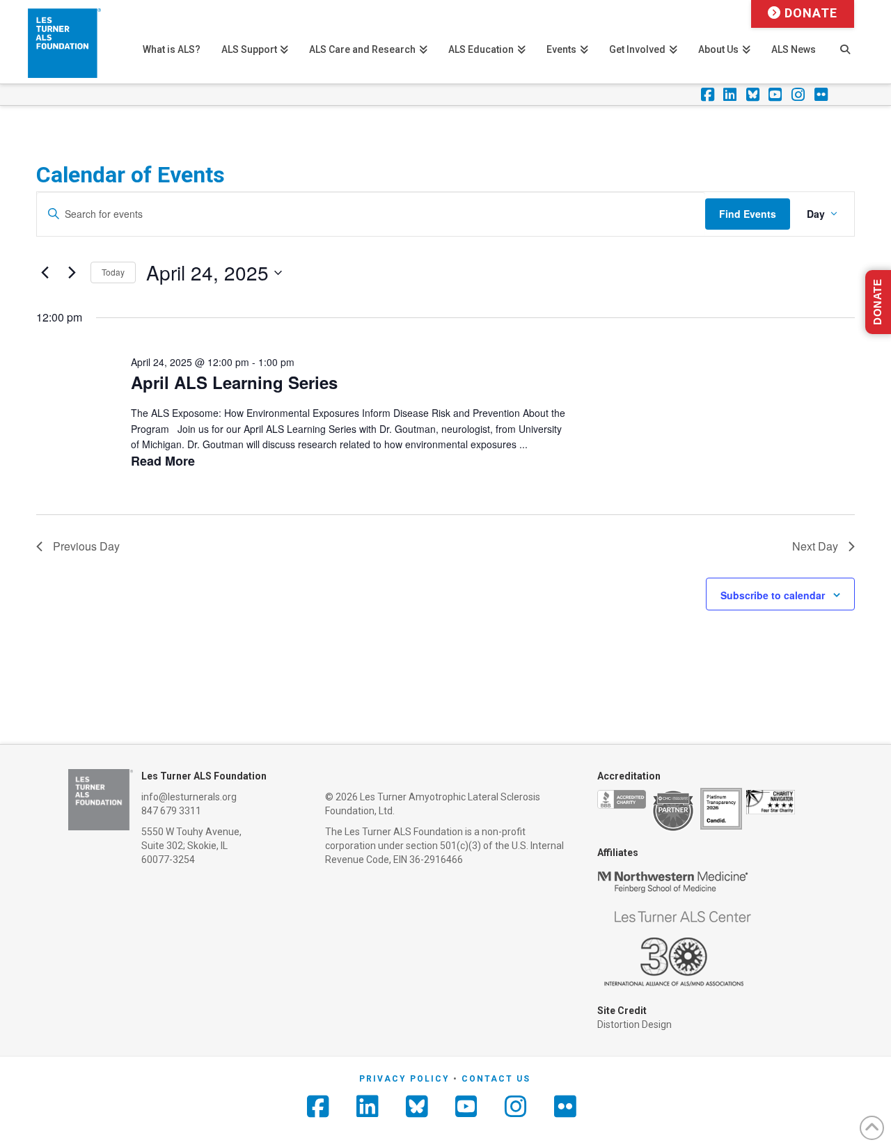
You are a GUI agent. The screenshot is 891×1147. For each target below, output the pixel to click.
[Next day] (71, 272)
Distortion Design (634, 1024)
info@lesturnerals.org (189, 796)
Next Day (815, 546)
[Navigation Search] (844, 42)
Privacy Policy (404, 1079)
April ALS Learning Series (234, 382)
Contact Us (496, 1079)
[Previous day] (44, 272)
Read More (163, 461)
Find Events (747, 214)
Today (113, 272)
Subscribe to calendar (772, 595)
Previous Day (86, 546)
